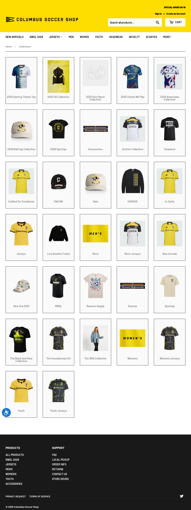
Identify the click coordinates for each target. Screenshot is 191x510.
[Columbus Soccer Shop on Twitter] (182, 496)
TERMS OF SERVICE (39, 496)
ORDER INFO (59, 464)
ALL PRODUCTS (15, 454)
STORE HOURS (60, 478)
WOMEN (84, 36)
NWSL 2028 (36, 36)
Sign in (158, 13)
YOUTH (99, 36)
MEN (71, 36)
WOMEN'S (11, 474)
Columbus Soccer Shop (26, 506)
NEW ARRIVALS (15, 36)
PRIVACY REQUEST (16, 496)
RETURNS (57, 469)
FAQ (54, 454)
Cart (178, 22)
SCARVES (151, 36)
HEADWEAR (116, 36)
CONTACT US (59, 474)
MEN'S (9, 469)
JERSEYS (54, 36)
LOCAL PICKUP (60, 459)
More (166, 36)
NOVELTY (134, 36)
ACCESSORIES (14, 483)
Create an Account (175, 13)
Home (9, 46)
